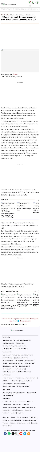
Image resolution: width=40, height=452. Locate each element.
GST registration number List (29, 420)
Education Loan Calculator (9, 386)
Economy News (28, 410)
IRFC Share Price (20, 343)
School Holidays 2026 (24, 366)
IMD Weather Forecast (8, 360)
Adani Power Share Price (8, 343)
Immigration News (17, 404)
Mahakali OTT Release (8, 369)
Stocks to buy (28, 355)
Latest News (5, 401)
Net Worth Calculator (31, 378)
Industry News (32, 407)
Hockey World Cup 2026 (21, 358)
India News (6, 14)
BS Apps (10, 426)
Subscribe (34, 423)
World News (25, 407)
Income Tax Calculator (8, 378)
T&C (18, 417)
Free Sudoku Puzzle (31, 392)
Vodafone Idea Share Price (21, 348)
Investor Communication (15, 420)
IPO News (29, 401)
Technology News (16, 407)
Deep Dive (5, 363)
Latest (13, 9)
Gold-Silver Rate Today (8, 358)
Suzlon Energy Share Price (9, 340)
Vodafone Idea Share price (9, 371)
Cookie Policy (33, 417)
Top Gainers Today (29, 360)
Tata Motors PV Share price (9, 346)
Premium (7, 9)
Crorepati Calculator (20, 378)
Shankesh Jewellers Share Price (10, 366)
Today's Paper (6, 417)
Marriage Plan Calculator (23, 386)
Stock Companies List (7, 392)
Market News (22, 401)
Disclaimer (5, 420)
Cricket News (26, 404)
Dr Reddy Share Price (8, 348)
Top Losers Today (19, 360)
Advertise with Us (21, 423)
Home (2, 9)
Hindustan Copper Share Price (16, 363)
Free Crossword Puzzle (8, 395)
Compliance (5, 423)
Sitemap (29, 423)
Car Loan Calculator (7, 383)
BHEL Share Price (21, 346)
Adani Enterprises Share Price (23, 340)
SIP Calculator (15, 380)
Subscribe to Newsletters (19, 392)
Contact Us (12, 423)
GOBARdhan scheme (20, 369)
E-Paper (17, 9)
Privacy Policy (24, 417)
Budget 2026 (20, 413)
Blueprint (30, 9)
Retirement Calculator (25, 380)
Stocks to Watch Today (18, 355)
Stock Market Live (7, 355)
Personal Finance (7, 407)
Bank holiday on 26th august (23, 371)
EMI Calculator (6, 380)
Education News (6, 410)
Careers (4, 426)
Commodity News (7, 404)
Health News (20, 410)
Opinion (35, 9)
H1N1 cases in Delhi (29, 363)
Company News (13, 401)
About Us (13, 417)
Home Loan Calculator (19, 383)
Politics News (13, 413)
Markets (23, 9)
